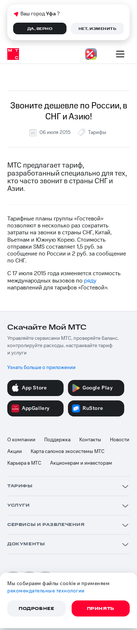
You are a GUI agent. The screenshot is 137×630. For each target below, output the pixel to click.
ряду (90, 281)
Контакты (90, 439)
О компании (21, 439)
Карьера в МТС (24, 463)
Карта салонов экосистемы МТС (67, 451)
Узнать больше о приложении (41, 367)
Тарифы (97, 132)
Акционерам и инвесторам (81, 463)
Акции (14, 451)
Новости (119, 439)
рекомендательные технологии (46, 591)
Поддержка (57, 439)
